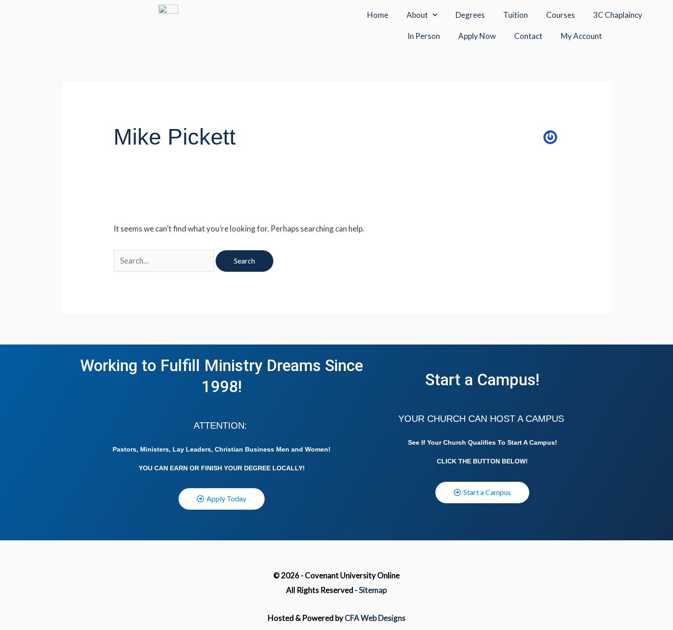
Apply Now (477, 36)
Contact (528, 36)
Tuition (515, 15)
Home (377, 15)
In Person (423, 36)
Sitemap (373, 590)
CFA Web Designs (375, 618)
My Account (581, 36)
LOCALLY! (288, 468)
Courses (560, 15)
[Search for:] (165, 260)
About (417, 15)
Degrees (470, 15)
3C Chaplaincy (617, 15)
